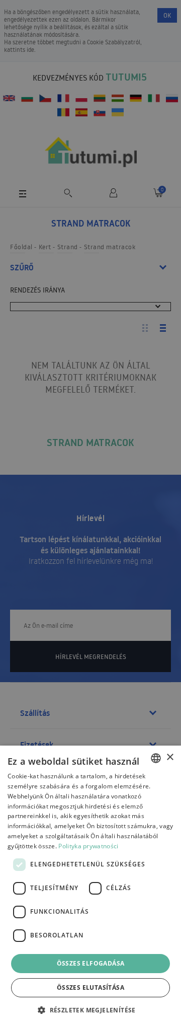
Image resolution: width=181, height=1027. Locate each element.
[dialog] (90, 886)
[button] (90, 1009)
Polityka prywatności (88, 846)
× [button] (169, 757)
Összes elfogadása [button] (91, 963)
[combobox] (156, 758)
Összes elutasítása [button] (90, 987)
